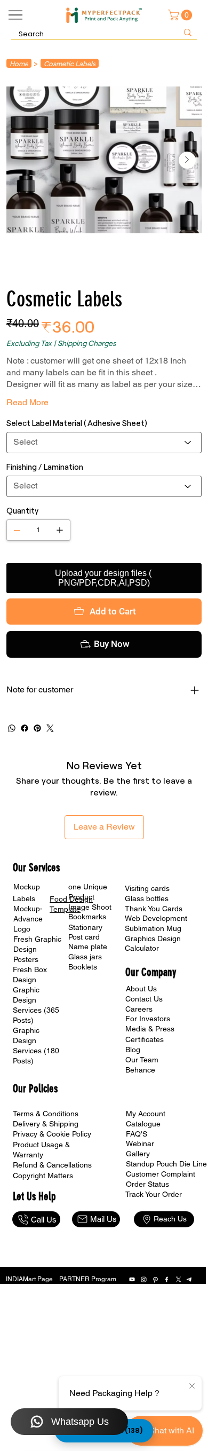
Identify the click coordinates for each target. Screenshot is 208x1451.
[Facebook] (24, 728)
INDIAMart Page (29, 1279)
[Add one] (59, 530)
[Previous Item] (21, 160)
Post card (84, 937)
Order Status (147, 1184)
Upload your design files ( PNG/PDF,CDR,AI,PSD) (104, 578)
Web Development (156, 918)
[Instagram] (143, 1279)
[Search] (187, 32)
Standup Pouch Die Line (166, 1164)
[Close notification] (192, 1386)
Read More (27, 402)
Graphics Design (153, 938)
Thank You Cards (153, 908)
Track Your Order (153, 1194)
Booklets (82, 967)
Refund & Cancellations (52, 1165)
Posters (25, 959)
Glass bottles (147, 898)
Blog (132, 1049)
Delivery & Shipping (45, 1123)
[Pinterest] (37, 728)
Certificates (144, 1039)
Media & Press (149, 1028)
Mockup (26, 886)
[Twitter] (50, 728)
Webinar (140, 1143)
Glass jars (85, 956)
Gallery (138, 1153)
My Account (145, 1113)
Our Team (141, 1059)
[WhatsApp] (11, 728)
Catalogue (143, 1123)
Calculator (142, 948)
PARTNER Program (87, 1279)
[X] (178, 1279)
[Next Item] (187, 160)
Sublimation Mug (153, 928)
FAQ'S (136, 1134)
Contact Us (144, 999)
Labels (24, 898)
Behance (140, 1070)
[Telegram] (189, 1279)
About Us (141, 988)
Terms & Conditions (45, 1113)
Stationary (85, 927)
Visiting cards (147, 888)
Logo (21, 929)
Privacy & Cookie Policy (52, 1134)
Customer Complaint (160, 1174)
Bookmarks (87, 916)
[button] (181, 15)
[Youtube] (132, 1279)
